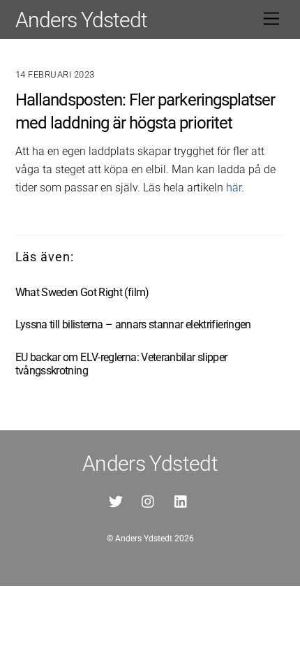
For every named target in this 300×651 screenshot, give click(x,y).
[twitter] (116, 500)
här (233, 187)
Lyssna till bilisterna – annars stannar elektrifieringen (133, 324)
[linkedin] (181, 500)
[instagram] (149, 500)
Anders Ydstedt (143, 538)
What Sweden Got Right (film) (82, 292)
